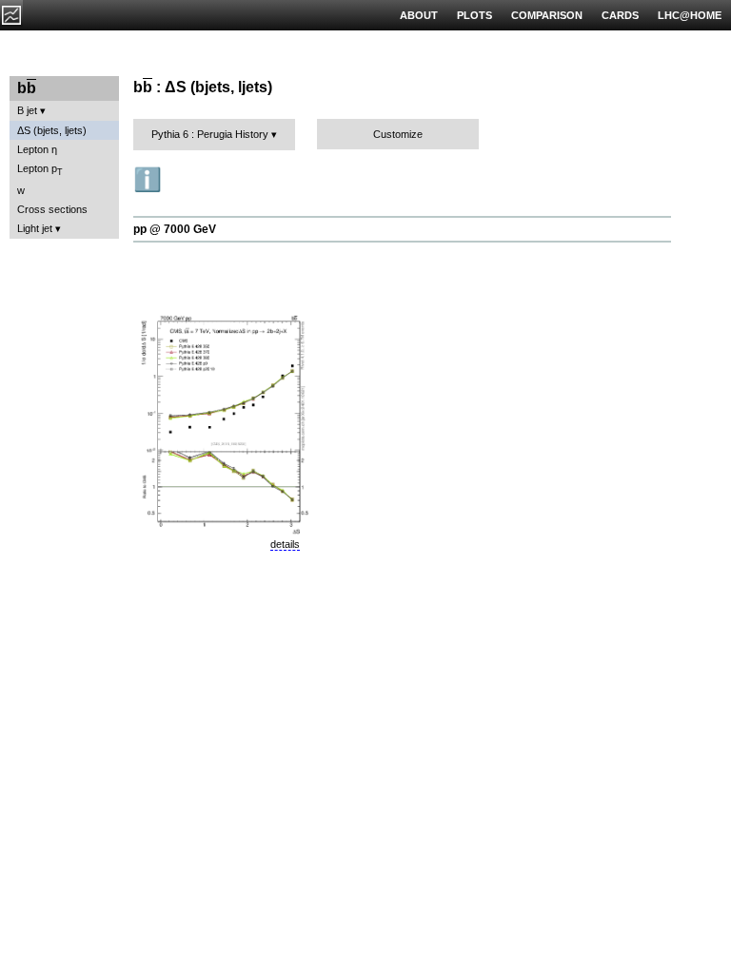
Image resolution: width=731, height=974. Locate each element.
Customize (398, 134)
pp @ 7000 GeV (174, 229)
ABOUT (419, 15)
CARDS (620, 15)
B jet (27, 110)
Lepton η (37, 149)
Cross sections (52, 209)
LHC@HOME (689, 15)
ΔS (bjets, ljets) (52, 130)
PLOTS (474, 15)
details (285, 544)
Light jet (34, 228)
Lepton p (40, 170)
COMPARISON (547, 15)
